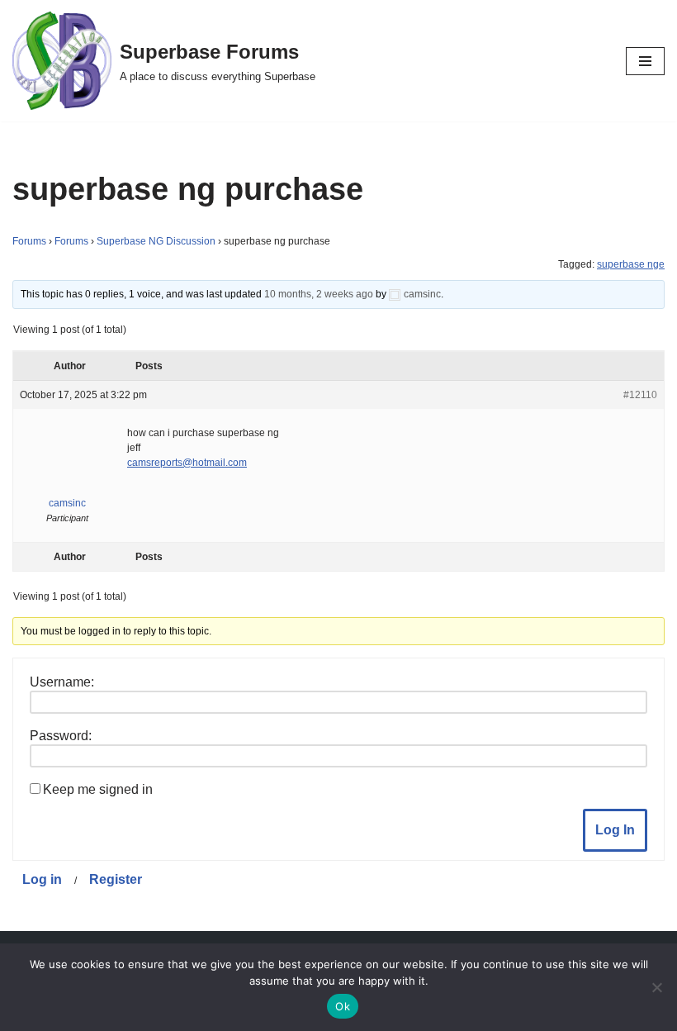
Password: (61, 736)
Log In (615, 830)
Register (115, 879)
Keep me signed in (98, 789)
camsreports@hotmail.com (187, 462)
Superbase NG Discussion (156, 241)
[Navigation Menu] (645, 61)
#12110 (640, 395)
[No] (656, 987)
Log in (42, 879)
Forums (29, 241)
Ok (342, 1006)
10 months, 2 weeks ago (318, 294)
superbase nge (631, 264)
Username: (62, 682)
